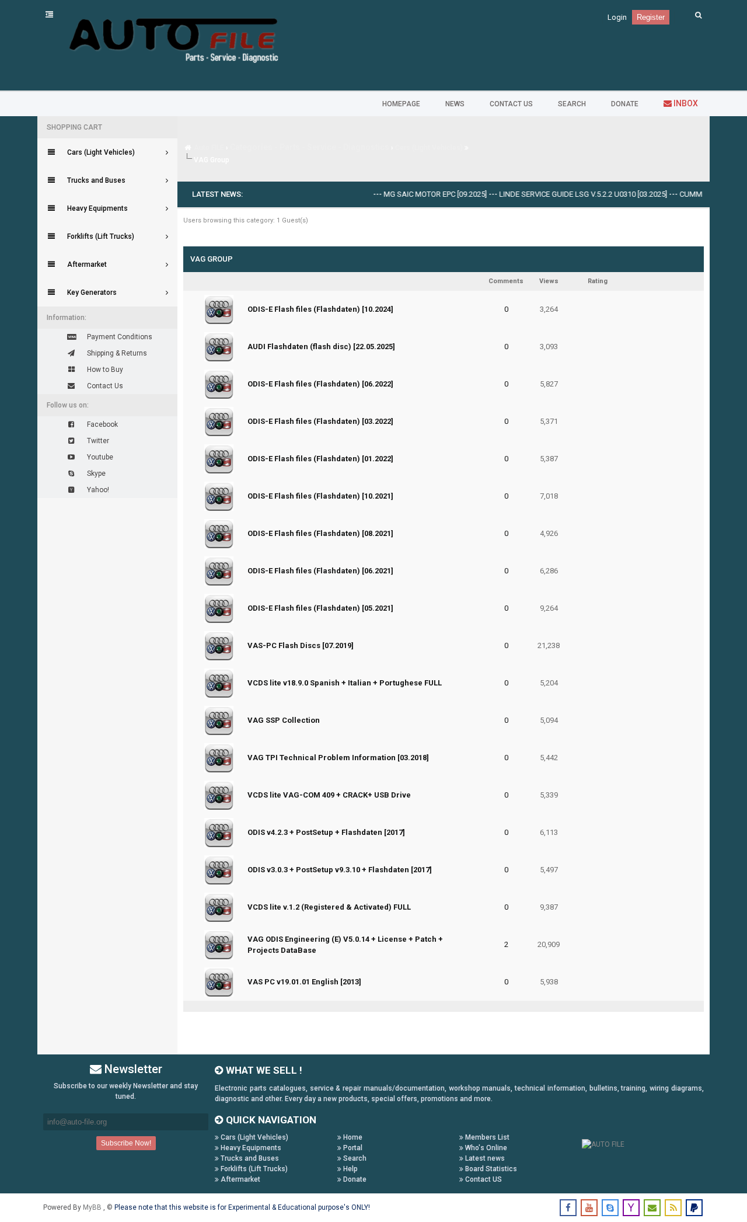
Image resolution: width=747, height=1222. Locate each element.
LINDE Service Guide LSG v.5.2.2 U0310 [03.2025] (568, 194)
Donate (353, 1179)
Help (349, 1169)
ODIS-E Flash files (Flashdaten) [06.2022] (320, 384)
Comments (505, 281)
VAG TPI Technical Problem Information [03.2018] (338, 757)
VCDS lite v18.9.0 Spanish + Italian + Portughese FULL (344, 682)
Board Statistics (490, 1169)
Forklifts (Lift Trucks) (253, 1169)
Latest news (484, 1158)
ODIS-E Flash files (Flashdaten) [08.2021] (320, 533)
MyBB (93, 1207)
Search (353, 1158)
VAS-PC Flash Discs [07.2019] (300, 645)
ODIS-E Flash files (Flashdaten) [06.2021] (320, 570)
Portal (351, 1148)
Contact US (482, 1179)
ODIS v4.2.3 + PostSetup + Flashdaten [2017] (326, 832)
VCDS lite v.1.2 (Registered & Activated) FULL (329, 907)
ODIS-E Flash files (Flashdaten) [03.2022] (320, 421)
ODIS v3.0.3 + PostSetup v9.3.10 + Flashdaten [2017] (339, 869)
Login (617, 17)
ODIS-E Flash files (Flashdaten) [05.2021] (320, 608)
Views (548, 281)
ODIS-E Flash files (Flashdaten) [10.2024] (320, 309)
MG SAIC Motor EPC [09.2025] (420, 194)
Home (351, 1137)
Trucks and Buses (249, 1158)
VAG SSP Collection (283, 720)
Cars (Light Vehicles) (429, 148)
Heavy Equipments (250, 1148)
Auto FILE (209, 148)
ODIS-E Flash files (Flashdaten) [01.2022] (320, 458)
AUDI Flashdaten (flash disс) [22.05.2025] (321, 346)
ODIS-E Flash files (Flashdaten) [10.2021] (320, 496)
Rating (598, 281)
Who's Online (485, 1148)
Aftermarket (239, 1179)
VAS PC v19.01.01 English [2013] (304, 981)
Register (651, 17)
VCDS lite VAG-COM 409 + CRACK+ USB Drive (329, 795)
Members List (486, 1137)
